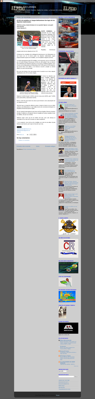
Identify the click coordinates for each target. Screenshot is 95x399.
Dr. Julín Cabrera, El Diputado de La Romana (70, 105)
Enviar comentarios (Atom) (29, 149)
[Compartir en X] (33, 134)
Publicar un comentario (24, 140)
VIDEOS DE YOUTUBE (64, 380)
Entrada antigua (50, 146)
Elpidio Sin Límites (25, 6)
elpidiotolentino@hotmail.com (24, 129)
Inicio (37, 146)
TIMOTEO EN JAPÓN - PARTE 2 (67, 364)
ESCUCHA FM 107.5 (63, 382)
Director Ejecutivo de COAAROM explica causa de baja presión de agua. (67, 358)
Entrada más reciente (23, 146)
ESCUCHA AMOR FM (64, 383)
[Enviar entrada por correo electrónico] (27, 134)
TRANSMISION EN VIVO (64, 389)
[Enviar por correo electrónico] (30, 134)
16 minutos (63, 346)
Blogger (58, 395)
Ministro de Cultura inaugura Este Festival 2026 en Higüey (67, 348)
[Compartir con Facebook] (34, 134)
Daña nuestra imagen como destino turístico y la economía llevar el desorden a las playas (71, 195)
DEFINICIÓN (62, 387)
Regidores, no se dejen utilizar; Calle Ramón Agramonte (70, 127)
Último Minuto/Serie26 (65, 340)
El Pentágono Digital (65, 355)
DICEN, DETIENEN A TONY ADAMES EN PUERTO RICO (71, 149)
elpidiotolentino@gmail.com (23, 130)
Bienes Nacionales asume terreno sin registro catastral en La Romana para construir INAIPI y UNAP (68, 343)
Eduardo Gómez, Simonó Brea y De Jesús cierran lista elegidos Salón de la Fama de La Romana (71, 183)
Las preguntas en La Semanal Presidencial (70, 171)
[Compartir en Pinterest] (36, 134)
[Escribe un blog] (31, 134)
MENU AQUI (61, 385)
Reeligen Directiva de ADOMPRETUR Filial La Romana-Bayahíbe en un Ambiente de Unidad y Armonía (71, 139)
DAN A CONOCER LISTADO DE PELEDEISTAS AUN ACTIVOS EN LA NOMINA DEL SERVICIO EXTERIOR (71, 115)
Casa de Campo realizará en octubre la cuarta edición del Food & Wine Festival (71, 160)
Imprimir (19, 132)
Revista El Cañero (64, 351)
